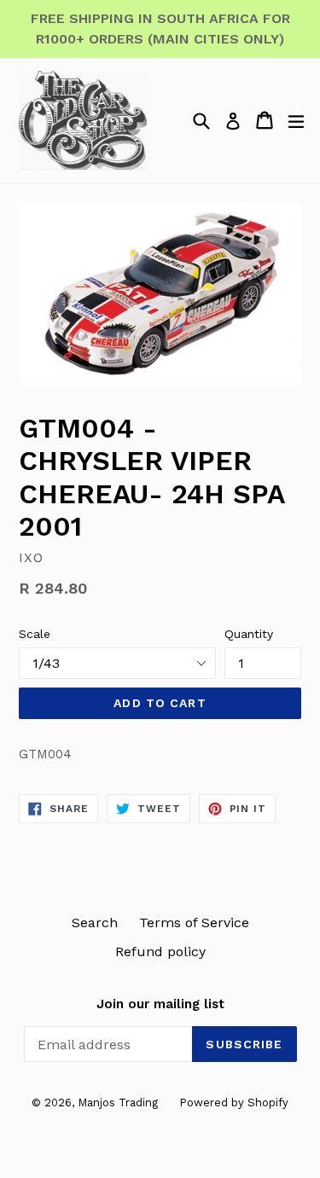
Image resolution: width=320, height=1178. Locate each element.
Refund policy (160, 951)
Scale (34, 634)
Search (95, 922)
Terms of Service (194, 922)
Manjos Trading (118, 1102)
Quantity (248, 634)
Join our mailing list (160, 1004)
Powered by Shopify (233, 1102)
